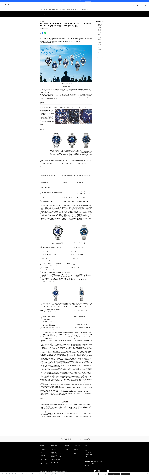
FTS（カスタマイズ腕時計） (44, 463)
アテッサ (42, 452)
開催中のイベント (77, 449)
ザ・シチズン (42, 448)
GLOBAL (87, 465)
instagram (98, 470)
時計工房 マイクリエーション (56, 456)
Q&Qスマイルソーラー (55, 453)
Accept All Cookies (126, 474)
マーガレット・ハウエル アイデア (57, 459)
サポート (29, 6)
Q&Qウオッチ (54, 452)
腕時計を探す (17, 6)
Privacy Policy (63, 473)
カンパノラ (53, 448)
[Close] (147, 474)
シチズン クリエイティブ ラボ (45, 460)
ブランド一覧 (24, 6)
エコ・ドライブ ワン (43, 449)
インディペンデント (55, 462)
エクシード (42, 450)
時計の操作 (88, 448)
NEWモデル (67, 448)
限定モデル (67, 449)
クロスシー (42, 456)
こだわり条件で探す (69, 450)
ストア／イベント (36, 6)
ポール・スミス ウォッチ (55, 458)
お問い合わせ (88, 457)
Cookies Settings (102, 474)
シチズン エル (43, 458)
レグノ (53, 450)
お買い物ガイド (88, 452)
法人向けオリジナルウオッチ (56, 455)
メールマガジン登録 (89, 463)
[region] (74, 474)
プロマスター (42, 453)
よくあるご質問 (88, 454)
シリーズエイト (43, 455)
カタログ (75, 453)
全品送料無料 (67, 439)
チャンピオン (54, 460)
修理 (86, 450)
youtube (107, 470)
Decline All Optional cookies (114, 474)
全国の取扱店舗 (77, 448)
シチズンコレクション (44, 459)
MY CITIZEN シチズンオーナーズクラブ (94, 461)
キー (41, 462)
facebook (94, 470)
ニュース (42, 6)
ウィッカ (53, 449)
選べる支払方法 (86, 439)
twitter (102, 470)
